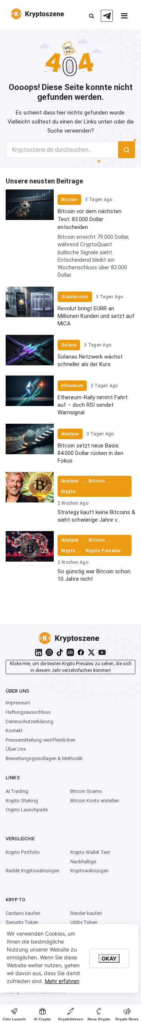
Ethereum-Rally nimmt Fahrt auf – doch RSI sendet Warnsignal (92, 405)
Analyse (70, 434)
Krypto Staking (22, 800)
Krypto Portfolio (23, 852)
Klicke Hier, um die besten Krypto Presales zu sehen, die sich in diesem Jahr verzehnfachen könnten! (71, 667)
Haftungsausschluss (28, 712)
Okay (109, 958)
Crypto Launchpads (27, 809)
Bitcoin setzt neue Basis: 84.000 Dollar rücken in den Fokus (90, 453)
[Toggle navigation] (124, 17)
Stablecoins (74, 296)
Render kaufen (86, 913)
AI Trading (17, 791)
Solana (68, 345)
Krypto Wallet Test (90, 852)
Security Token (22, 922)
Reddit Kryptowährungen (32, 870)
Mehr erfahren (62, 981)
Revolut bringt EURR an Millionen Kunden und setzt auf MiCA (96, 316)
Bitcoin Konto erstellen (94, 800)
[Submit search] (126, 149)
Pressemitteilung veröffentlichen (41, 740)
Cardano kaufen (23, 913)
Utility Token (83, 922)
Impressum (18, 702)
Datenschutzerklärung (29, 721)
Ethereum (72, 385)
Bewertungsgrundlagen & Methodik (44, 758)
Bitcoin (69, 199)
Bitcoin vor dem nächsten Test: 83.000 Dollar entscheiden (89, 219)
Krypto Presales (103, 550)
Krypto (68, 491)
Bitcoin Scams (86, 791)
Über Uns (16, 749)
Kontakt (14, 730)
